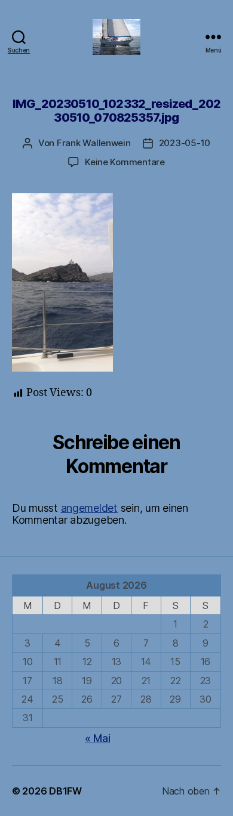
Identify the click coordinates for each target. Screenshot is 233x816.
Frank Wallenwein (94, 143)
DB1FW (65, 791)
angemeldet (89, 508)
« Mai (98, 738)
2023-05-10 (184, 143)
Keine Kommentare (125, 162)
